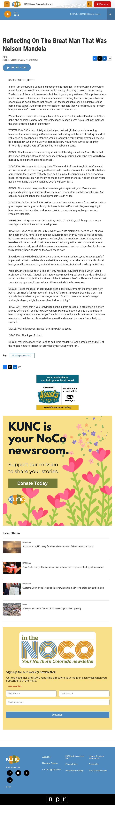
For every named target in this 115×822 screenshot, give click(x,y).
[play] (7, 14)
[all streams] (111, 14)
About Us (46, 757)
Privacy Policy (71, 764)
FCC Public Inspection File (74, 757)
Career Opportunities (51, 770)
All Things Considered (22, 356)
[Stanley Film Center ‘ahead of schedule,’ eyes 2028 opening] (12, 609)
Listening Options (50, 763)
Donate (103, 4)
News (24, 604)
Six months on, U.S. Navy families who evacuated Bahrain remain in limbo (57, 546)
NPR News (26, 542)
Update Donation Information (96, 757)
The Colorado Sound (98, 771)
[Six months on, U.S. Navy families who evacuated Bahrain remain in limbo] (12, 547)
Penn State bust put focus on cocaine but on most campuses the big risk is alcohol (63, 567)
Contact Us (93, 764)
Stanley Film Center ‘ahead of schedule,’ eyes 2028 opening (51, 608)
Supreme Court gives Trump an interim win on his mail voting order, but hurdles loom (63, 587)
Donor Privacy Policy (74, 771)
